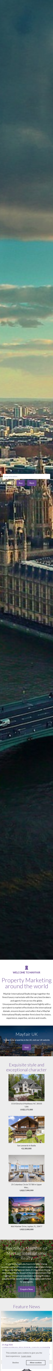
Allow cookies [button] (36, 1363)
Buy (21, 483)
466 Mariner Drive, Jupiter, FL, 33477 (26, 1226)
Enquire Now (26, 1289)
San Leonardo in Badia (26, 1145)
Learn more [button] (26, 1356)
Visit (26, 1047)
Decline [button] (15, 1363)
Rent (31, 483)
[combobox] (26, 477)
